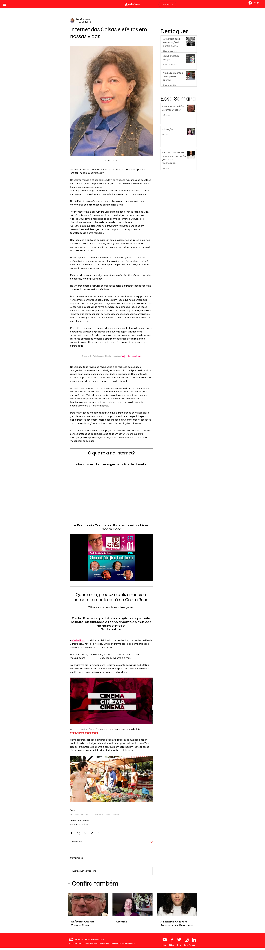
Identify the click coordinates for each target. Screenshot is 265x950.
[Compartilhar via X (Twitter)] (78, 833)
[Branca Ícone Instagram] (186, 939)
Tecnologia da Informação (92, 814)
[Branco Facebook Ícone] (172, 939)
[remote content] (111, 493)
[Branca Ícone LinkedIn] (194, 939)
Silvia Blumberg (113, 814)
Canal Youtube (189, 945)
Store (179, 945)
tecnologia (74, 814)
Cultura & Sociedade (79, 824)
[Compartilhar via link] (91, 833)
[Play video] (111, 557)
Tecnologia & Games (79, 820)
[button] (4, 5)
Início (164, 945)
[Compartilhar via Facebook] (71, 833)
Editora (172, 945)
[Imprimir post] (98, 833)
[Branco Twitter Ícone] (179, 939)
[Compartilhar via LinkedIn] (85, 833)
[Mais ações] (151, 20)
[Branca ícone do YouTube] (164, 939)
